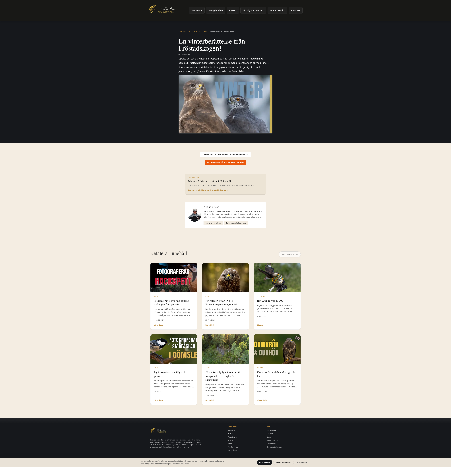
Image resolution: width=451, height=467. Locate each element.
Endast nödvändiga (283, 462)
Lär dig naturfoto (252, 10)
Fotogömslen (215, 10)
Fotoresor (196, 10)
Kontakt (295, 10)
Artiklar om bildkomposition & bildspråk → (208, 190)
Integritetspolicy (273, 440)
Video (230, 443)
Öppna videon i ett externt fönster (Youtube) (225, 154)
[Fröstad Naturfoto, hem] (162, 10)
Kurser (233, 10)
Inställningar (302, 462)
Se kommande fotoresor (236, 223)
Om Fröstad (276, 10)
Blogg (269, 437)
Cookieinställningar (274, 447)
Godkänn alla (264, 462)
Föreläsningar (233, 447)
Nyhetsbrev (232, 450)
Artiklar (231, 440)
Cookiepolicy (271, 443)
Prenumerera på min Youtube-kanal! (225, 162)
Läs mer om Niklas (213, 223)
